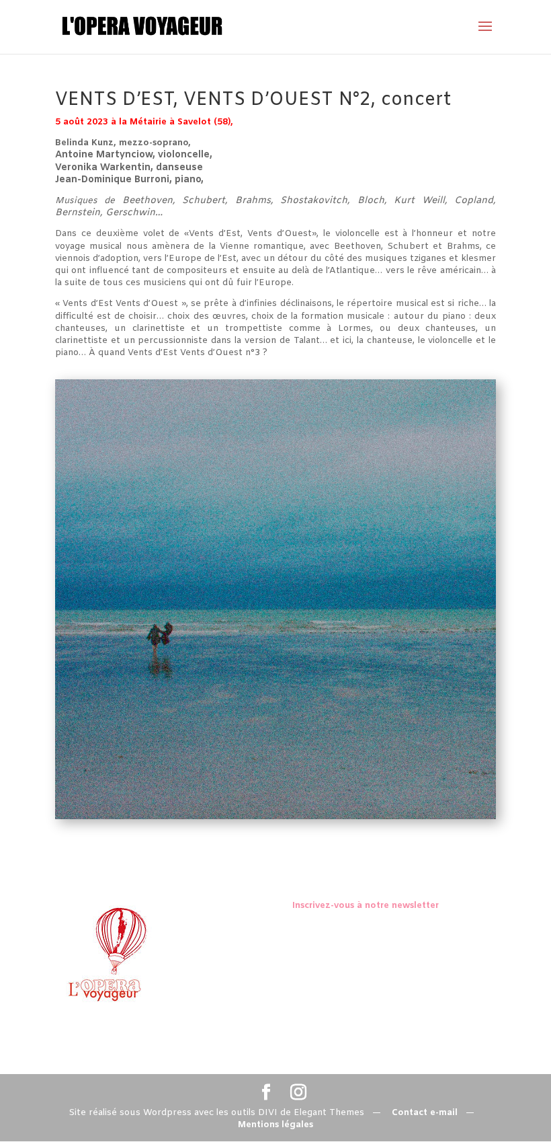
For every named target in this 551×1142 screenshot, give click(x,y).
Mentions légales (275, 1125)
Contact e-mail (425, 1112)
